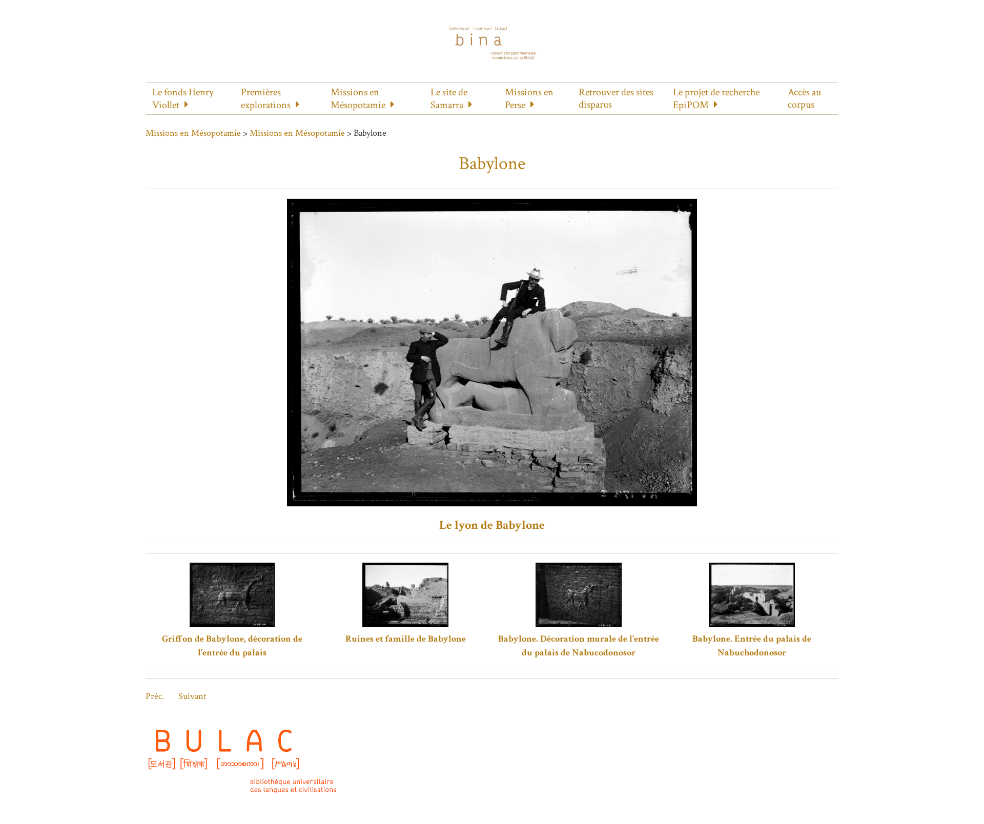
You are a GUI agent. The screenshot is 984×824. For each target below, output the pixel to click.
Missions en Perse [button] (529, 99)
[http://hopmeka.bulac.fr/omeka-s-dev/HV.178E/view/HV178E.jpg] (492, 352)
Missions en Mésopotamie (193, 133)
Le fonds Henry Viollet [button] (183, 99)
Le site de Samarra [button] (448, 99)
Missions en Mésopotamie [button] (358, 99)
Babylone (492, 164)
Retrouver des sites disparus (616, 98)
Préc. (155, 696)
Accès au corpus (804, 98)
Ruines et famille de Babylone (405, 639)
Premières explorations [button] (266, 99)
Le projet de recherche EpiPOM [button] (716, 99)
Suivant (192, 696)
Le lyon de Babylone (492, 525)
